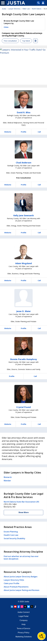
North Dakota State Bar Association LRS (21, 502)
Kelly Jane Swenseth (23, 215)
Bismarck (8, 477)
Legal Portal (23, 616)
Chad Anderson (23, 162)
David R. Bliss (23, 112)
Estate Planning (11, 531)
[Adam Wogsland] (23, 250)
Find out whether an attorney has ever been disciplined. (21, 557)
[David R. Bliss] (23, 99)
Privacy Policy (23, 633)
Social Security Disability (14, 538)
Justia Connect (23, 612)
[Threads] (25, 606)
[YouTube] (15, 606)
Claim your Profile (11, 583)
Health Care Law (11, 535)
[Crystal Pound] (23, 394)
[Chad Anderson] (23, 149)
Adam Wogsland (23, 263)
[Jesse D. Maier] (23, 298)
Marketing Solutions (24, 637)
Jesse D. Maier (23, 311)
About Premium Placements (16, 587)
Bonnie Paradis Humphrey (23, 359)
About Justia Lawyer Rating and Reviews (21, 590)
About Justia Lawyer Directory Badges (20, 576)
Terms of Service (23, 628)
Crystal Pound (23, 407)
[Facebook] (18, 606)
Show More (23, 512)
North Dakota (37, 9)
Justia (4, 9)
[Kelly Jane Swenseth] (23, 202)
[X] (31, 606)
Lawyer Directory (14, 9)
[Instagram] (22, 606)
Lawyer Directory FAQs (14, 580)
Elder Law (26, 9)
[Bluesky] (28, 606)
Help (23, 624)
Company (23, 620)
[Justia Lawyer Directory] (35, 606)
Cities (6, 27)
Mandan (7, 480)
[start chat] (41, 636)
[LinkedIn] (12, 606)
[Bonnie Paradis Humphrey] (23, 346)
